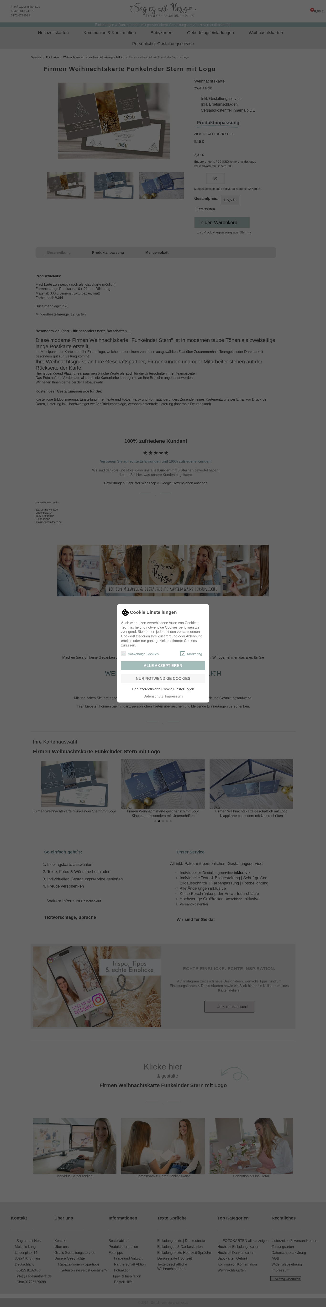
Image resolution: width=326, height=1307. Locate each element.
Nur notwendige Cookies (163, 679)
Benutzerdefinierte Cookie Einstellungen (163, 689)
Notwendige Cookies (143, 654)
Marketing (194, 654)
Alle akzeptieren (163, 666)
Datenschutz (153, 696)
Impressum (174, 696)
